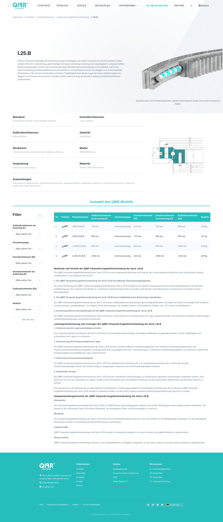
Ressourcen (156, 464)
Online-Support (119, 481)
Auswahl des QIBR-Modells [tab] (111, 202)
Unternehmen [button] (127, 6)
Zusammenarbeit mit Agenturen (126, 473)
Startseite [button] (43, 6)
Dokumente (157, 477)
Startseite (17, 17)
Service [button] (81, 6)
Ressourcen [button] (102, 6)
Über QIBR (80, 473)
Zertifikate (80, 477)
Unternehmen (83, 464)
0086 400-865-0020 (50, 483)
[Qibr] (47, 466)
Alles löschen (28, 319)
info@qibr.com (48, 487)
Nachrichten (157, 473)
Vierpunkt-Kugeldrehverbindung (72, 17)
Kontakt (79, 481)
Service (116, 464)
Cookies (75, 505)
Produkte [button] (62, 6)
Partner (179, 6)
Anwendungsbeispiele (161, 469)
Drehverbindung (45, 17)
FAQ (41, 505)
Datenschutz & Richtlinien (57, 505)
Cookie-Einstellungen (91, 505)
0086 (158, 6)
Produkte (29, 17)
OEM (115, 477)
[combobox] (28, 234)
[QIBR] (20, 6)
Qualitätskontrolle (120, 469)
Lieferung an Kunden (161, 481)
